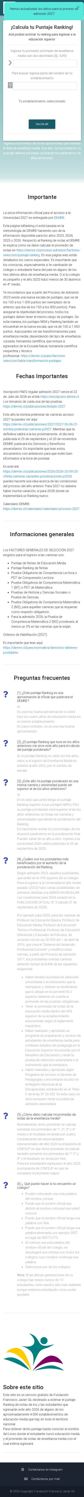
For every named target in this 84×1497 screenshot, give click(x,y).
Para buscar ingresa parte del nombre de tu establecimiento (42, 75)
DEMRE (59, 218)
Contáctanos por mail (45, 1479)
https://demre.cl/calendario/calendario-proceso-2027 (41, 509)
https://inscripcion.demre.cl (60, 397)
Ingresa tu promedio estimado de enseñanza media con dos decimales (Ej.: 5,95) (42, 53)
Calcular (42, 124)
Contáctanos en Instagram (45, 1469)
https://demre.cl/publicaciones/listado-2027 (34, 406)
